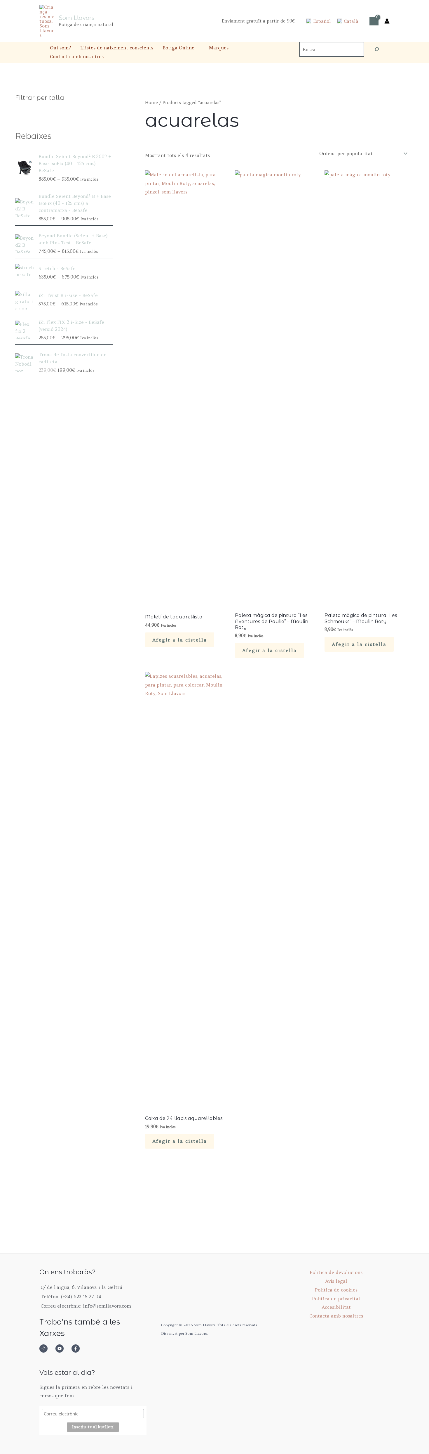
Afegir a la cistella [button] (179, 640)
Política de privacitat (336, 1298)
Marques (219, 48)
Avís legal (336, 1281)
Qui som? (60, 48)
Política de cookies (336, 1290)
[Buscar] (377, 49)
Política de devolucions (336, 1272)
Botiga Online (178, 48)
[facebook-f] (77, 1348)
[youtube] (62, 1348)
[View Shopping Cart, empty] (374, 21)
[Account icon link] (387, 21)
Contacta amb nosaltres (77, 56)
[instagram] (46, 1348)
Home (151, 102)
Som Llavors (77, 17)
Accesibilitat (336, 1307)
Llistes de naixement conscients (116, 48)
